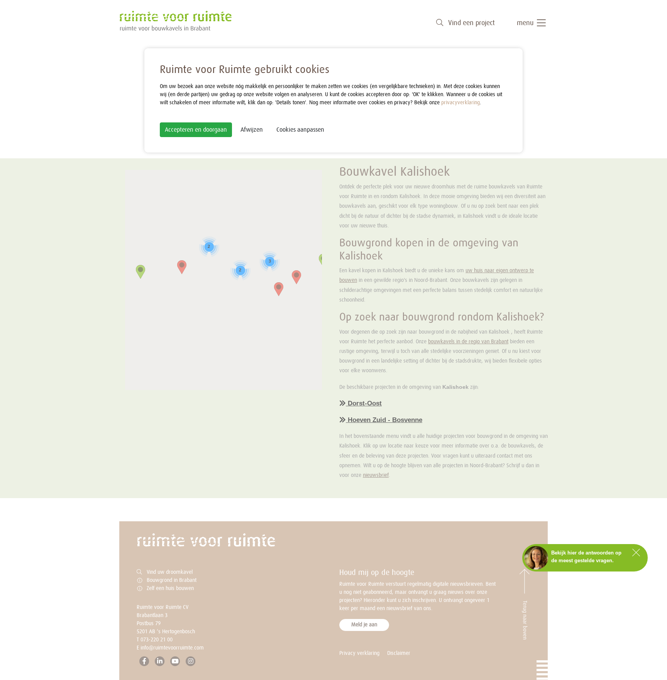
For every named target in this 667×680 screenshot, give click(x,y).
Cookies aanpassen (300, 130)
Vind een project (470, 23)
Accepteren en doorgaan (196, 130)
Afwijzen (251, 130)
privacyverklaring (460, 102)
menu (526, 23)
